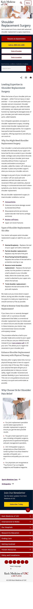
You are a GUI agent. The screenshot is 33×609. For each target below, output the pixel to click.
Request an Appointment (16, 39)
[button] (21, 3)
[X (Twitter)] (10, 562)
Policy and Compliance (16, 555)
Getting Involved (16, 544)
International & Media (16, 522)
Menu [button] (28, 3)
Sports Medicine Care (11, 479)
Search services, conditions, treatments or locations (14, 64)
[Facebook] (6, 562)
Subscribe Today (16, 504)
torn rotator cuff (18, 343)
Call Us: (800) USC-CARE (16, 45)
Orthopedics (8, 484)
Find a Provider (16, 51)
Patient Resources (16, 549)
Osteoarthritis (10, 202)
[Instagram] (22, 562)
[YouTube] (14, 562)
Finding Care (16, 538)
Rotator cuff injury (12, 220)
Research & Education (16, 533)
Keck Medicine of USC (16, 516)
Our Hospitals (16, 527)
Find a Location (16, 57)
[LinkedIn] (18, 562)
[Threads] (26, 562)
